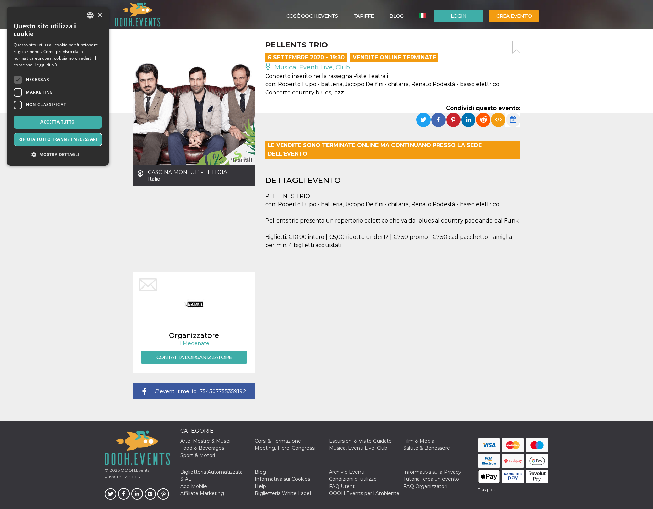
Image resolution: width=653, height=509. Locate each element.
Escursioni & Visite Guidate (360, 441)
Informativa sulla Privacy (432, 472)
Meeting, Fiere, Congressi (285, 448)
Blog (396, 16)
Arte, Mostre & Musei (205, 441)
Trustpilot (486, 489)
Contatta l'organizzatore (194, 357)
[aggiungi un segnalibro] (516, 47)
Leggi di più (46, 65)
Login (458, 16)
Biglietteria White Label (283, 493)
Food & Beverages (202, 448)
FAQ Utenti (342, 486)
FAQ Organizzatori (425, 486)
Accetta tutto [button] (57, 122)
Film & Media (418, 441)
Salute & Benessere (426, 448)
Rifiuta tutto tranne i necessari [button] (57, 139)
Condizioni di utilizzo (353, 479)
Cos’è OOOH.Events (312, 16)
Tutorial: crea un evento (431, 479)
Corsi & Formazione (278, 441)
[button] (58, 154)
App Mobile (193, 486)
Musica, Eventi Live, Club (311, 67)
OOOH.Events (134, 470)
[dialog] (58, 86)
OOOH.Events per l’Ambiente (364, 493)
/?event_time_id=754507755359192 (200, 391)
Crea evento (514, 16)
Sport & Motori (197, 455)
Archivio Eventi (346, 472)
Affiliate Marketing (202, 493)
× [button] (99, 15)
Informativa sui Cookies (282, 479)
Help (260, 486)
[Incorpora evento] (498, 120)
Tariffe (363, 16)
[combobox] (90, 15)
